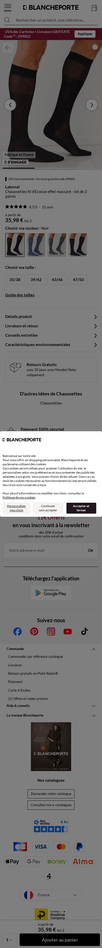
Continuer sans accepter (48, 508)
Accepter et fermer (81, 508)
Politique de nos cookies (19, 497)
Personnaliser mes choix (16, 508)
